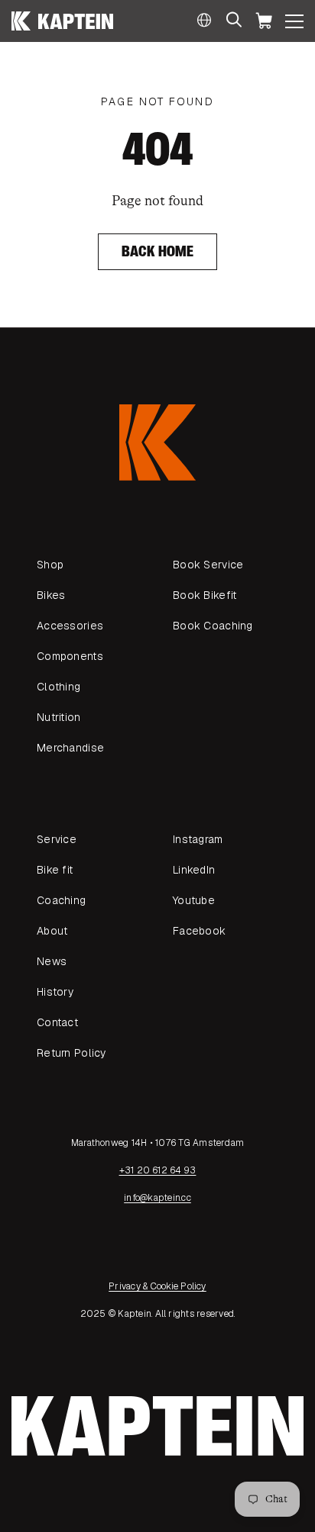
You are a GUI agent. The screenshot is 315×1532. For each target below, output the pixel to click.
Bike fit (55, 870)
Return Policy (71, 1053)
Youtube (194, 900)
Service (56, 839)
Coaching (61, 900)
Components (70, 656)
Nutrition (59, 717)
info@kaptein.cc (157, 1198)
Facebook (199, 931)
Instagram (198, 839)
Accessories (70, 625)
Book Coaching (213, 625)
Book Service (208, 564)
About (52, 931)
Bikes (51, 595)
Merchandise (70, 748)
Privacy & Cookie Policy (157, 1286)
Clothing (58, 687)
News (52, 961)
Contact (57, 1022)
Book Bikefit (204, 595)
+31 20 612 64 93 (157, 1170)
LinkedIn (194, 870)
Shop (50, 564)
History (55, 992)
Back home (158, 251)
